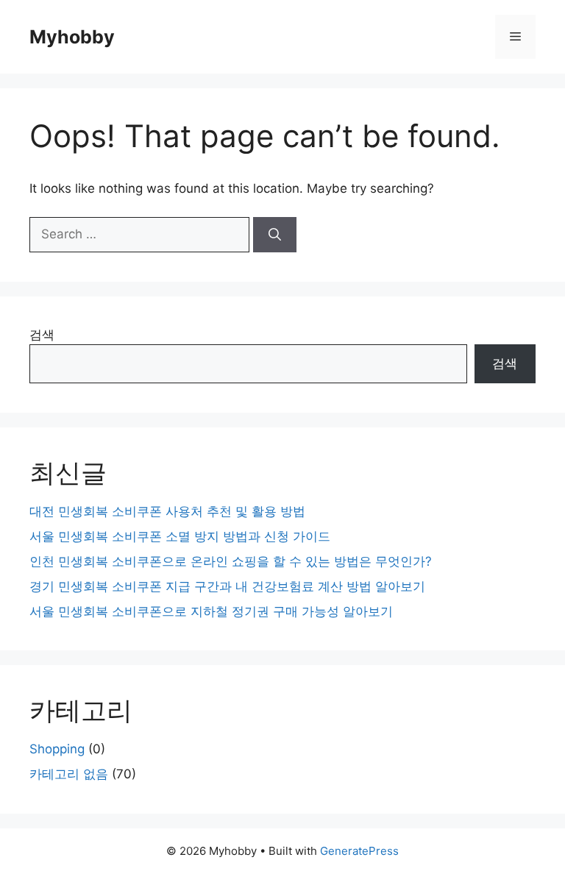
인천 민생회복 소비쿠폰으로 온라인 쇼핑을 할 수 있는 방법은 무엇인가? (230, 561)
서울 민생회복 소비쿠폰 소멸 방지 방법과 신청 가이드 (179, 536)
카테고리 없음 (68, 774)
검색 (41, 334)
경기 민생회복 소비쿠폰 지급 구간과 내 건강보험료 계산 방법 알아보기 (227, 586)
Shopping (57, 749)
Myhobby (72, 37)
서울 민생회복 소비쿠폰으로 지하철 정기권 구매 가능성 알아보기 (211, 611)
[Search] (274, 234)
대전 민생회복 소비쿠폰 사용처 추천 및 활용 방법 (167, 511)
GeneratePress (359, 851)
